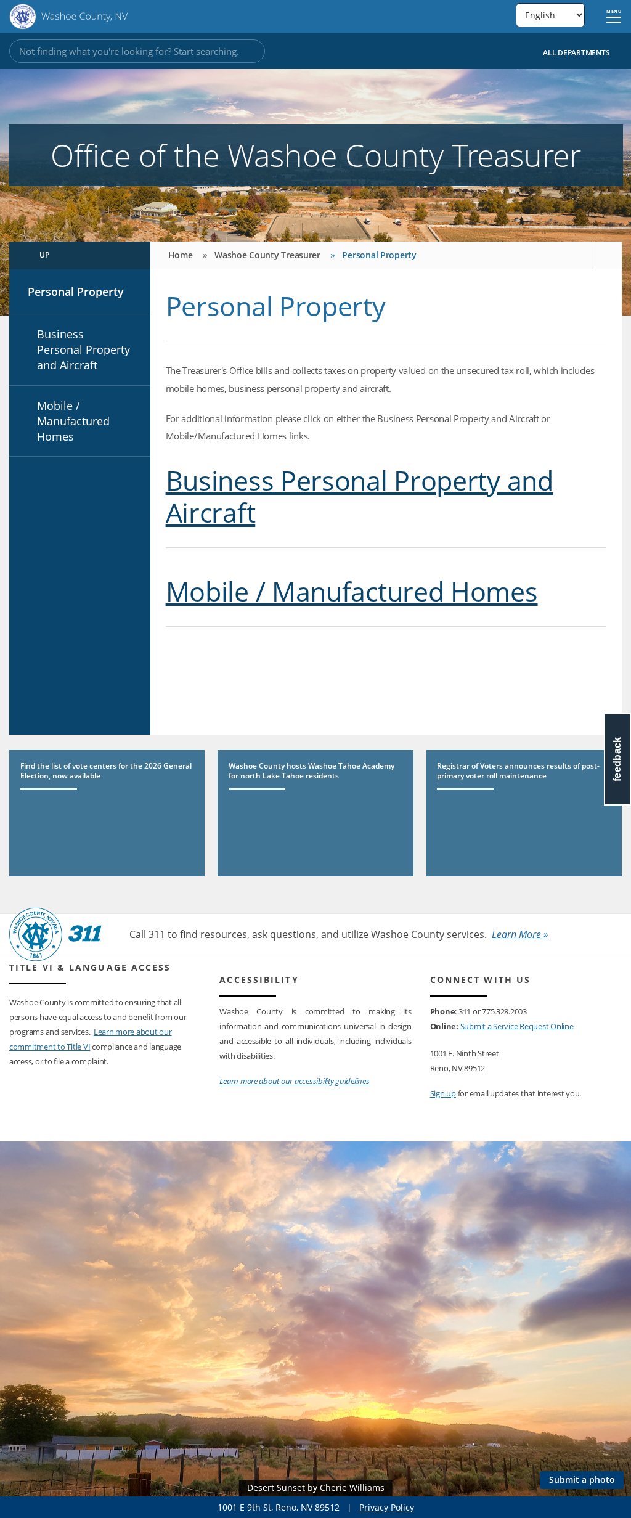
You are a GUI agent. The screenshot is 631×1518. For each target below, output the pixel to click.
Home (180, 255)
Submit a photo (582, 1479)
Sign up (443, 1093)
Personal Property (76, 291)
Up (44, 255)
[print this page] (607, 255)
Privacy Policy (386, 1507)
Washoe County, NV (68, 17)
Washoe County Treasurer (267, 255)
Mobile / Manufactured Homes (73, 421)
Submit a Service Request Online (517, 1026)
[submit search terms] (249, 51)
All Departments (577, 52)
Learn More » (520, 934)
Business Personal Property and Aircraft (83, 349)
